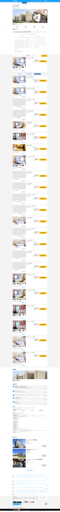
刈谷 (37, 480)
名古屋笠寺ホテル (38, 474)
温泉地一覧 (46, 488)
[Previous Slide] (13, 61)
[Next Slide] (25, 61)
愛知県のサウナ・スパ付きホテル (35, 494)
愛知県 (18, 4)
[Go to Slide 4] (23, 67)
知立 (38, 480)
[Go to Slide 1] (14, 67)
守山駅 (38, 483)
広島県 (19, 492)
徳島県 (22, 492)
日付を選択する (43, 61)
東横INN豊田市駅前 (43, 474)
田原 (18, 480)
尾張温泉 (17, 487)
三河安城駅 (28, 483)
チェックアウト (21, 55)
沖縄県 (44, 492)
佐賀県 (32, 492)
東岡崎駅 (19, 484)
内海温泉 (41, 487)
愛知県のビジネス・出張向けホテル (19, 494)
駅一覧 (46, 485)
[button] (43, 19)
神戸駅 (36, 483)
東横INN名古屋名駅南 (29, 474)
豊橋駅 (32, 483)
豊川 (26, 480)
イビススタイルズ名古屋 (24, 474)
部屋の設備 (23, 85)
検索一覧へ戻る (30, 470)
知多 (35, 480)
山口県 (21, 492)
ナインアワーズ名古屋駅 (34, 474)
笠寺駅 (23, 483)
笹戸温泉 (22, 487)
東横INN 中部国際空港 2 (18, 474)
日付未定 (29, 55)
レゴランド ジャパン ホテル (41, 475)
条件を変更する (44, 55)
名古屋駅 (17, 483)
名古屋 (43, 480)
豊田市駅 (46, 483)
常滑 (31, 480)
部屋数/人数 (33, 55)
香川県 (24, 492)
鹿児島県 (42, 492)
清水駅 (17, 484)
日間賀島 (21, 480)
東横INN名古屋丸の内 (25, 475)
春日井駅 (21, 483)
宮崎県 (40, 492)
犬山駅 (43, 483)
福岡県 (30, 492)
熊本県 (36, 492)
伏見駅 (40, 483)
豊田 (40, 480)
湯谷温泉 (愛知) (38, 487)
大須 (46, 480)
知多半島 (21, 4)
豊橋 (22, 480)
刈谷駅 (30, 483)
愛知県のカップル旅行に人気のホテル (27, 494)
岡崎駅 (25, 483)
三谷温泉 (35, 487)
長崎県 (34, 492)
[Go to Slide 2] (17, 67)
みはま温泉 (32, 487)
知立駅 (21, 484)
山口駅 (34, 483)
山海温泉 (24, 487)
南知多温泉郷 (29, 487)
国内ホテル (16, 4)
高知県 (28, 492)
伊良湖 (17, 480)
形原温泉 (19, 487)
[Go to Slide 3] (20, 67)
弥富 (41, 480)
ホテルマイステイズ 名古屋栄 (30, 475)
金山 (45, 480)
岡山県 (17, 492)
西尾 (29, 480)
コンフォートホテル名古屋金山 (19, 475)
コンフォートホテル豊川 (36, 475)
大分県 (38, 492)
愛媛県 (26, 492)
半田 (32, 480)
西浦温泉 (27, 487)
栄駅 (41, 483)
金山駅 (19, 483)
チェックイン (14, 55)
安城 (34, 480)
